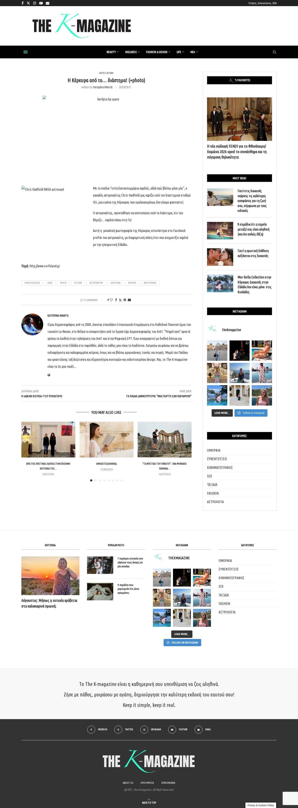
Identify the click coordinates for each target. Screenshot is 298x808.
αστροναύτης (96, 282)
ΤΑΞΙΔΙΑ (212, 485)
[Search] (274, 52)
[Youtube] (41, 3)
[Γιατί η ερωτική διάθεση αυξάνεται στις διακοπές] (220, 257)
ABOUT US (128, 782)
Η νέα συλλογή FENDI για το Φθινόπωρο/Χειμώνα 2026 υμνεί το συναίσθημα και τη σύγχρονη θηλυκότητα (237, 151)
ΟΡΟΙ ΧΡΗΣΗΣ (147, 782)
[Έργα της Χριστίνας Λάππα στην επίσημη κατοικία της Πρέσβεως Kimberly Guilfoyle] (48, 440)
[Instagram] (34, 3)
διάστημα (116, 282)
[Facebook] (22, 3)
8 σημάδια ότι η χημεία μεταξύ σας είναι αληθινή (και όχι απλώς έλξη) (253, 229)
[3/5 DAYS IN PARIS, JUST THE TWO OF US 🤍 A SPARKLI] (182, 578)
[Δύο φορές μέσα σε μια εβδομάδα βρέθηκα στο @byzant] (217, 373)
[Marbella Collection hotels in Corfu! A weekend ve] (217, 395)
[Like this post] (111, 300)
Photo (63, 282)
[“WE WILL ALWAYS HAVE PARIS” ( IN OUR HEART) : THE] (162, 578)
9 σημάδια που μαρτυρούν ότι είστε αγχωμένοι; (128, 588)
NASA (50, 282)
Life (179, 52)
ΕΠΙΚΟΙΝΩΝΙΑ (168, 782)
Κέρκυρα (132, 282)
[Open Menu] (25, 52)
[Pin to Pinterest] (124, 300)
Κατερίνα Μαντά (102, 87)
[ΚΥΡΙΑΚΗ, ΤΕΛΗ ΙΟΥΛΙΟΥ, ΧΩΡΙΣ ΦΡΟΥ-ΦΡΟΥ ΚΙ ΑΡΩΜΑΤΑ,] (202, 578)
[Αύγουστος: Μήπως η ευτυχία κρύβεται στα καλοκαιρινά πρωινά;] (50, 575)
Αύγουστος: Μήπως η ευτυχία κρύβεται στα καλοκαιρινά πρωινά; (49, 603)
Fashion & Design (156, 52)
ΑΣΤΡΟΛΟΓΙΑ (215, 502)
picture (78, 282)
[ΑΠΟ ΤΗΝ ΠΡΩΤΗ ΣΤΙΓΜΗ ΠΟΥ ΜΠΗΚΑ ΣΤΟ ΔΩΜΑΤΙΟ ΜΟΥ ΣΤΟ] (202, 598)
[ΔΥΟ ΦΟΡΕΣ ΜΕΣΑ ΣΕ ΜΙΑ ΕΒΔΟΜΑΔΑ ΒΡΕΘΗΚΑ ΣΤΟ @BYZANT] (162, 598)
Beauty (111, 52)
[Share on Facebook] (116, 300)
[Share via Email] (129, 300)
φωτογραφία (150, 282)
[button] (27, 451)
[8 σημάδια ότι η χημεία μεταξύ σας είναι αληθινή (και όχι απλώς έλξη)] (220, 230)
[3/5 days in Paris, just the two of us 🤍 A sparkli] (239, 350)
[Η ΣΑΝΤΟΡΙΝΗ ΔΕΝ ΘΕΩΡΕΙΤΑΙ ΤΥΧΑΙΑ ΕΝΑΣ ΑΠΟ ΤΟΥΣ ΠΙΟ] (182, 598)
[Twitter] (28, 3)
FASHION (213, 493)
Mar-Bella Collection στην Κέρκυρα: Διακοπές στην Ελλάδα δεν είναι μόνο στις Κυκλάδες (254, 284)
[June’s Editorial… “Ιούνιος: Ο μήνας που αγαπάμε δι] (262, 395)
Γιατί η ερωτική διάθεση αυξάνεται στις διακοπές (253, 253)
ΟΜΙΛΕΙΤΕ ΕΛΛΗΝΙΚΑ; (106, 463)
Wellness (131, 52)
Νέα (192, 52)
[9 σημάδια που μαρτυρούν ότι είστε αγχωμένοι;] (100, 591)
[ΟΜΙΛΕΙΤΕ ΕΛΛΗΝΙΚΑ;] (107, 440)
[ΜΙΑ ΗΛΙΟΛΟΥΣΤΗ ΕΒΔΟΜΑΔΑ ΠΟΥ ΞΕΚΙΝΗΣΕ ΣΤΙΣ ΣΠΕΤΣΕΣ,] (182, 618)
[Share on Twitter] (120, 300)
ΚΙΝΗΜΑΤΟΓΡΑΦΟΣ (220, 468)
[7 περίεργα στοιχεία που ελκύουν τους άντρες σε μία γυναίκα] (100, 565)
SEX (209, 476)
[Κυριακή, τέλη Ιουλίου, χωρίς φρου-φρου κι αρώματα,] (262, 350)
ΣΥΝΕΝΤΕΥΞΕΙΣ (217, 459)
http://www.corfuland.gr (44, 266)
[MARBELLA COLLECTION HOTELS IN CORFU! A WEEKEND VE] (162, 618)
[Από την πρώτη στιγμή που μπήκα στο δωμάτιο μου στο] (262, 373)
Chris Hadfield (32, 282)
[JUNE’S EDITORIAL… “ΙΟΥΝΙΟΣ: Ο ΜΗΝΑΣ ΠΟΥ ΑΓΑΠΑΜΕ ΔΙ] (202, 618)
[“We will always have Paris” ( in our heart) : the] (217, 350)
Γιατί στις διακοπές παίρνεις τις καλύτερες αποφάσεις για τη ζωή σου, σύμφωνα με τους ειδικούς (252, 200)
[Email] (48, 3)
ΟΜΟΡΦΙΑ (213, 450)
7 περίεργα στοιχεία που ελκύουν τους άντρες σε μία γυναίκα (130, 562)
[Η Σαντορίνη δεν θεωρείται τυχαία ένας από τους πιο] (239, 373)
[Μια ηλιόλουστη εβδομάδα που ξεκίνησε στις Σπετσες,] (239, 395)
